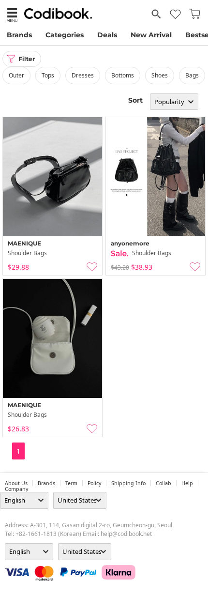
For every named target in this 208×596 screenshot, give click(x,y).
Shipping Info (128, 483)
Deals (107, 35)
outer (16, 75)
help (187, 483)
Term (71, 483)
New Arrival (151, 35)
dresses (83, 75)
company (16, 489)
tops (48, 75)
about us (16, 483)
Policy (94, 483)
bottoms (122, 75)
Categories (64, 35)
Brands (19, 35)
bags (192, 75)
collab (163, 483)
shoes (159, 75)
